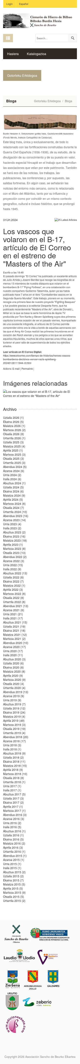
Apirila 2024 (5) (13, 499)
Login (9, 4)
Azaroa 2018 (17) (14, 741)
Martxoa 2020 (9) (14, 680)
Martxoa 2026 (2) (14, 430)
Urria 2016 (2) (12, 823)
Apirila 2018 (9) (13, 770)
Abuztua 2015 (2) (14, 872)
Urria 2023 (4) (12, 524)
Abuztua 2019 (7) (14, 704)
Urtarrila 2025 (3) (14, 463)
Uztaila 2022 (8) (13, 577)
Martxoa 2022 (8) (14, 594)
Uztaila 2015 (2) (13, 876)
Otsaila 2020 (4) (13, 684)
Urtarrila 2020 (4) (14, 688)
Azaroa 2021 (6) (13, 610)
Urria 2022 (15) (13, 565)
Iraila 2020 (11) (13, 655)
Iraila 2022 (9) (12, 569)
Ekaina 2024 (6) (13, 491)
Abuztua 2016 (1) (14, 831)
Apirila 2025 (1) (13, 450)
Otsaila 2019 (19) (14, 729)
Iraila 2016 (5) (12, 827)
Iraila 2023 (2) (12, 528)
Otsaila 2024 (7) (13, 508)
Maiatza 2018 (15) (15, 766)
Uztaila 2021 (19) (14, 626)
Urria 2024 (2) (12, 475)
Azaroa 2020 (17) (14, 647)
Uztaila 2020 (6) (13, 663)
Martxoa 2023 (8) (14, 549)
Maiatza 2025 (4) (14, 446)
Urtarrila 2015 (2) (14, 901)
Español (23, 4)
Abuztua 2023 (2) (14, 532)
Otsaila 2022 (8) (13, 598)
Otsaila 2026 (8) (13, 434)
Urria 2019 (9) (12, 700)
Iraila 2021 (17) (13, 618)
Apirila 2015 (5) (13, 888)
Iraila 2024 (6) (12, 479)
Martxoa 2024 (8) (14, 504)
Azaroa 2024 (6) (13, 471)
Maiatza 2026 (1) (14, 426)
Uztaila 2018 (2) (13, 757)
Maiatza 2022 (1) (14, 585)
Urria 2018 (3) (12, 745)
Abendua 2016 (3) (15, 815)
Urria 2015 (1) (12, 864)
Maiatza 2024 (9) (14, 495)
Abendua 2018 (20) (15, 737)
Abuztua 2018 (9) (14, 753)
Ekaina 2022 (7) (13, 581)
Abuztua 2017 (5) (14, 794)
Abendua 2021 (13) (15, 606)
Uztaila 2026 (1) (13, 418)
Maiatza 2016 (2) (14, 843)
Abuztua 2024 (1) (14, 483)
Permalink (27, 368)
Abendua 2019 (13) (15, 692)
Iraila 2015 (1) (12, 868)
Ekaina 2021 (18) (14, 630)
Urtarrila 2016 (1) (14, 851)
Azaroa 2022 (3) (13, 561)
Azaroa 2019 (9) (13, 696)
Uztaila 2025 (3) (13, 442)
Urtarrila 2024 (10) (15, 512)
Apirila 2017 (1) (13, 806)
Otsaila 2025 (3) (13, 458)
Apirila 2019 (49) (14, 720)
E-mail (16, 368)
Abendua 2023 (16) (15, 516)
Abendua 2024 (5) (15, 467)
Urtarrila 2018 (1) (14, 782)
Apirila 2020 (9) (13, 675)
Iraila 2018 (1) (12, 749)
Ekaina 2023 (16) (14, 536)
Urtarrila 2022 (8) (14, 602)
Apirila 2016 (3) (13, 847)
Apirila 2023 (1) (13, 544)
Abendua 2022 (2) (15, 557)
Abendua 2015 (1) (15, 856)
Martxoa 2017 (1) (14, 811)
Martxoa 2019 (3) (14, 725)
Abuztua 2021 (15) (15, 622)
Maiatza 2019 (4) (14, 716)
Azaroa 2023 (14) (14, 520)
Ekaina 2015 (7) (13, 880)
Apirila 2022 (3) (13, 589)
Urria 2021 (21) (13, 614)
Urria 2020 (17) (13, 651)
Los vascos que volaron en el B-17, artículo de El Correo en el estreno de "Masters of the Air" (37, 247)
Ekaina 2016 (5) (13, 839)
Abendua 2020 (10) (15, 643)
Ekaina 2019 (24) (14, 712)
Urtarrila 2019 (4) (14, 733)
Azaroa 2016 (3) (13, 819)
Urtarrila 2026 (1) (14, 438)
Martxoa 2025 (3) (14, 454)
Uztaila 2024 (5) (13, 487)
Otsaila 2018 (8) (13, 778)
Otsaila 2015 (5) (13, 897)
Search (73, 38)
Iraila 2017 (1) (12, 790)
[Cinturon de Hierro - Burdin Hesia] (40, 20)
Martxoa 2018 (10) (15, 774)
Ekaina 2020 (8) (13, 667)
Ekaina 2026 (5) (13, 422)
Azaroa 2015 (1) (13, 860)
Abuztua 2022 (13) (15, 573)
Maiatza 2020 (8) (14, 671)
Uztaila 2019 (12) (14, 708)
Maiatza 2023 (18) (15, 540)
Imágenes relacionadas (35, 383)
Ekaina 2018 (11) (14, 761)
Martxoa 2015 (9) (14, 892)
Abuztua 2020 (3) (14, 659)
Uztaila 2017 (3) (13, 798)
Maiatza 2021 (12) (15, 635)
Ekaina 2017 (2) (13, 802)
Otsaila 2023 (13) (14, 553)
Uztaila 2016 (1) (13, 835)
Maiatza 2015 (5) (14, 884)
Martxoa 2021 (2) (14, 639)
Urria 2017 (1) (12, 786)
